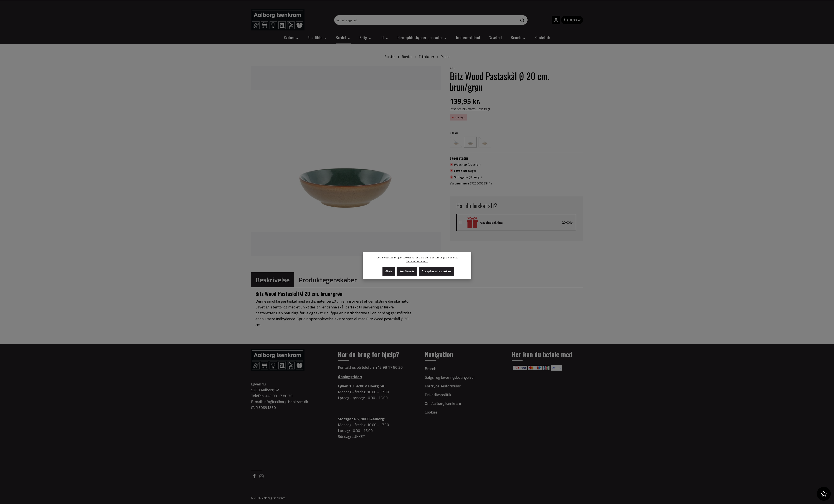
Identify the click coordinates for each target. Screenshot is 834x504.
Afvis (388, 271)
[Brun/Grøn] (470, 142)
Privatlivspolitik (438, 395)
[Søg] (522, 20)
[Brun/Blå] (456, 142)
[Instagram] (261, 477)
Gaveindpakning (491, 222)
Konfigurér (406, 271)
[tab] (272, 279)
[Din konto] (556, 20)
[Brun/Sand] (484, 142)
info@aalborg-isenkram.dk (285, 402)
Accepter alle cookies (436, 271)
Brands (431, 369)
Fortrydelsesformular (443, 386)
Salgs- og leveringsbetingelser (450, 377)
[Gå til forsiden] (277, 19)
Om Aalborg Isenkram (443, 403)
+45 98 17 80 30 (389, 367)
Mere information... (417, 261)
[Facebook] (254, 477)
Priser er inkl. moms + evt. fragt (470, 108)
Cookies (431, 412)
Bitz (452, 68)
